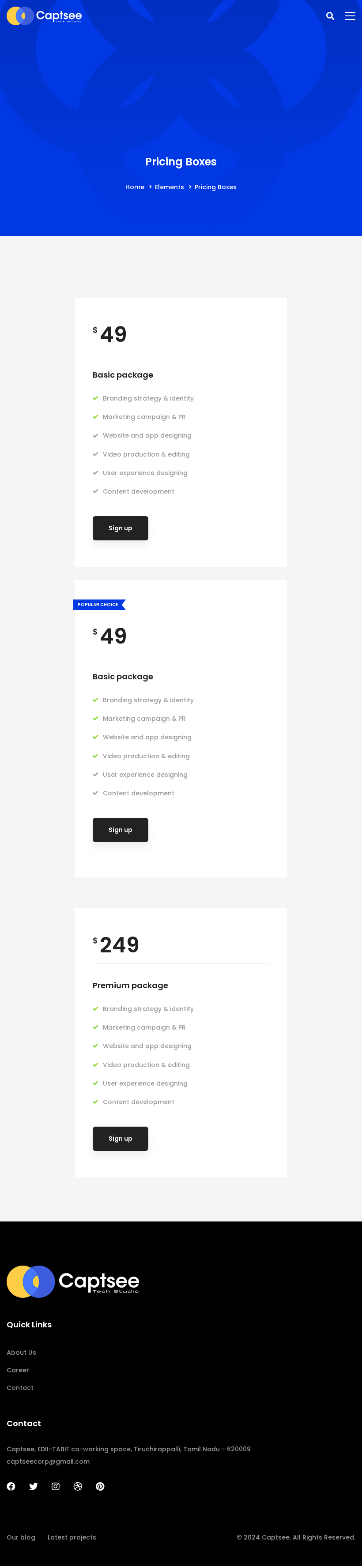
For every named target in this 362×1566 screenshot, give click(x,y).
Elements (169, 187)
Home (134, 187)
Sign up (120, 528)
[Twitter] (33, 1486)
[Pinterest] (100, 1486)
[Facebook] (11, 1486)
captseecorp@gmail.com (48, 1461)
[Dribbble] (78, 1486)
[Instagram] (55, 1486)
